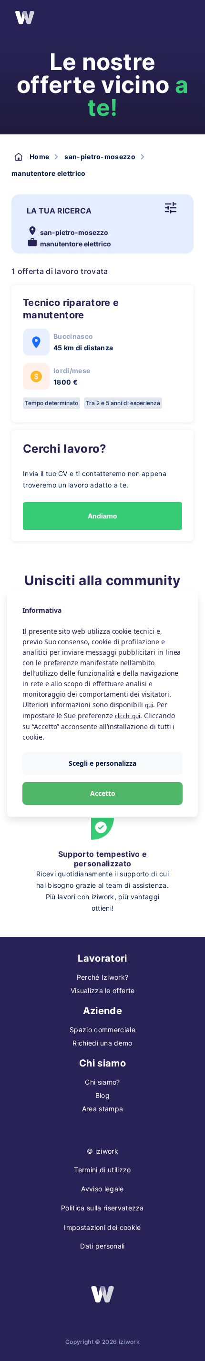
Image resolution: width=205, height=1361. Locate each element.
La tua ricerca (59, 210)
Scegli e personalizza (102, 763)
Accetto (102, 793)
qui (149, 705)
